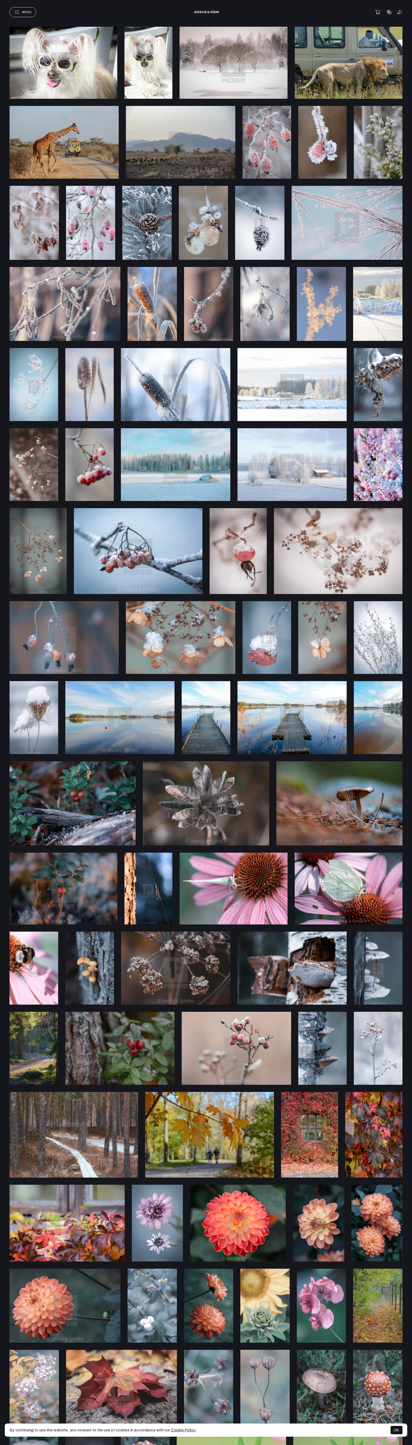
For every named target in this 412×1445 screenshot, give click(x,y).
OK (396, 1430)
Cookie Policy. (183, 1430)
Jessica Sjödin (206, 12)
